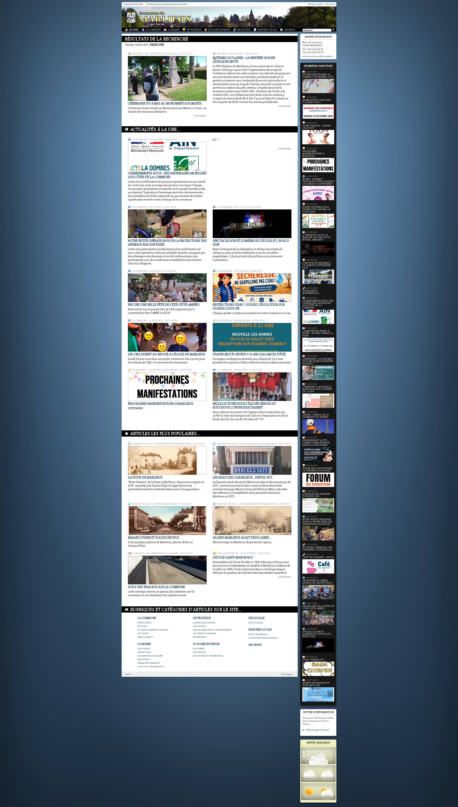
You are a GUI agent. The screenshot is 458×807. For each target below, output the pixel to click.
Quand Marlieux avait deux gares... (242, 538)
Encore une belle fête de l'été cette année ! (164, 305)
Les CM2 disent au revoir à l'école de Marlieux (166, 354)
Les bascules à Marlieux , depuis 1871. (243, 477)
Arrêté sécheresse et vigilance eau (316, 684)
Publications (143, 648)
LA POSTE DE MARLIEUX (145, 477)
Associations (199, 626)
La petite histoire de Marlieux (172, 443)
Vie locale (155, 207)
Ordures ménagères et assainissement (212, 630)
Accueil (134, 29)
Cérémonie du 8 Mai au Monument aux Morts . (165, 103)
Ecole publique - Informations (208, 656)
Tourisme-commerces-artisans (152, 630)
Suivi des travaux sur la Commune (156, 587)
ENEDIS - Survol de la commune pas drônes (315, 416)
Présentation (144, 623)
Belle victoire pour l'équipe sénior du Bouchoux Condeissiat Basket (244, 405)
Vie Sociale (244, 29)
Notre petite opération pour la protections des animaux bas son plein (317, 522)
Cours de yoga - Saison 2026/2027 (316, 127)
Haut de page (286, 674)
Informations (242, 320)
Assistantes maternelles (310, 292)
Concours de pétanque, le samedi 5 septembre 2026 (316, 265)
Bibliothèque (143, 659)
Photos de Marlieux (166, 503)
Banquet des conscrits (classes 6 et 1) (316, 101)
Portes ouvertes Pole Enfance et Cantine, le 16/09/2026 (316, 209)
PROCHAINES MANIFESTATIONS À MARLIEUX (160, 404)
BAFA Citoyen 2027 (313, 660)
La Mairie (174, 29)
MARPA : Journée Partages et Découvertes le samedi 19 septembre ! (318, 181)
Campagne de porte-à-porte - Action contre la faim (317, 333)
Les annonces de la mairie (161, 53)
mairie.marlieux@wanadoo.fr (317, 56)
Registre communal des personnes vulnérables (317, 548)
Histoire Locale (267, 29)
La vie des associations (163, 370)
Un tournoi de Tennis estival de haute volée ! (317, 581)
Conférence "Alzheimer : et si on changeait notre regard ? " (318, 361)
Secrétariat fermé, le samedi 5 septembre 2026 (317, 75)
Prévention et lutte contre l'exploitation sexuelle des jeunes (315, 442)
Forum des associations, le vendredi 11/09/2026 (317, 469)
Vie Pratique (193, 29)
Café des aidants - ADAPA (318, 557)
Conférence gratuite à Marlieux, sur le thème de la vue (317, 389)
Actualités (236, 53)
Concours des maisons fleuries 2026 (316, 495)
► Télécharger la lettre (315, 729)
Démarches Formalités (148, 663)
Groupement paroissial (204, 633)
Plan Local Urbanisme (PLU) (151, 666)
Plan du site (330, 4)
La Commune (153, 29)
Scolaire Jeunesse (219, 29)
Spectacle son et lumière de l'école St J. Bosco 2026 (317, 634)
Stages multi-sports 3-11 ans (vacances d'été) (249, 354)
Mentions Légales (315, 4)
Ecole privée (248, 553)
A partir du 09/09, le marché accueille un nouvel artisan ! (316, 237)
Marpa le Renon (145, 637)
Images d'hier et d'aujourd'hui (153, 538)
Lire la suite (199, 115)
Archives (289, 29)
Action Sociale (255, 623)
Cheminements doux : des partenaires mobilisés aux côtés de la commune (167, 175)
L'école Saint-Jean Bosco (233, 557)
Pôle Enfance (199, 652)
